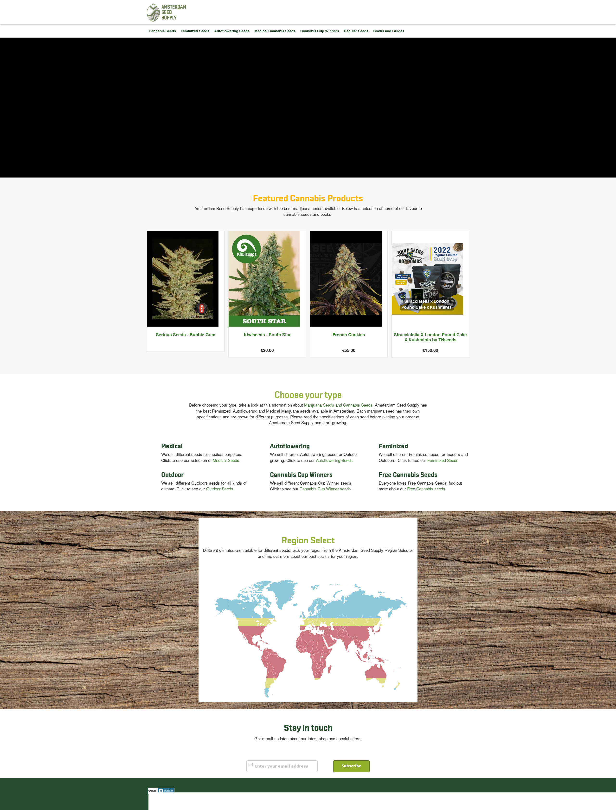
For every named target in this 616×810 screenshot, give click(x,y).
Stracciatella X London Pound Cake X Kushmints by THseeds (430, 337)
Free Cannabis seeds (426, 489)
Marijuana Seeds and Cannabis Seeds (338, 405)
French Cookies (349, 334)
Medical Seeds (226, 460)
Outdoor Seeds (219, 489)
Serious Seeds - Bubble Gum (185, 334)
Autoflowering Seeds (334, 460)
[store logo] (166, 13)
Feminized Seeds (442, 460)
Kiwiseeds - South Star (267, 334)
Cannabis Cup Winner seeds (325, 489)
